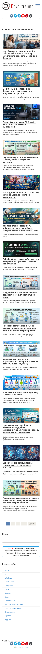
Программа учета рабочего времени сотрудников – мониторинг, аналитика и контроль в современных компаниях (21, 429)
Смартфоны (9, 586)
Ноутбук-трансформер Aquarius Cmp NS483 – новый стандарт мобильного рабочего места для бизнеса (20, 55)
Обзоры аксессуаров (13, 608)
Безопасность (10, 601)
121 (24, 524)
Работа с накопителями (14, 605)
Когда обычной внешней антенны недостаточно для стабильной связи (20, 294)
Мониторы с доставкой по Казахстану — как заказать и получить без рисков (17, 91)
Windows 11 (9, 582)
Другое (8, 620)
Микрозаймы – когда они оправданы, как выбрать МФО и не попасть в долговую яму (21, 361)
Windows (8, 578)
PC (6, 574)
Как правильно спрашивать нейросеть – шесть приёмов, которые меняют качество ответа (20, 228)
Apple (7, 571)
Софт (7, 597)
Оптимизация (10, 612)
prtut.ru (10, 548)
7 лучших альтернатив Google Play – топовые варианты (20, 393)
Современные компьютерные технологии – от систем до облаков (18, 465)
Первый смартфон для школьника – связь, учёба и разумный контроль (20, 159)
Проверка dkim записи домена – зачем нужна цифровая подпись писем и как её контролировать (19, 328)
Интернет (8, 593)
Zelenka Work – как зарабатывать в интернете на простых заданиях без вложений (21, 261)
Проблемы (9, 616)
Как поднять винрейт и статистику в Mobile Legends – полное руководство (21, 194)
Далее (31, 524)
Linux (7, 589)
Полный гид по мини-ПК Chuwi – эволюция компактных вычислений (19, 124)
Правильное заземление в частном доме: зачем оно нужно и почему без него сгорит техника (21, 500)
